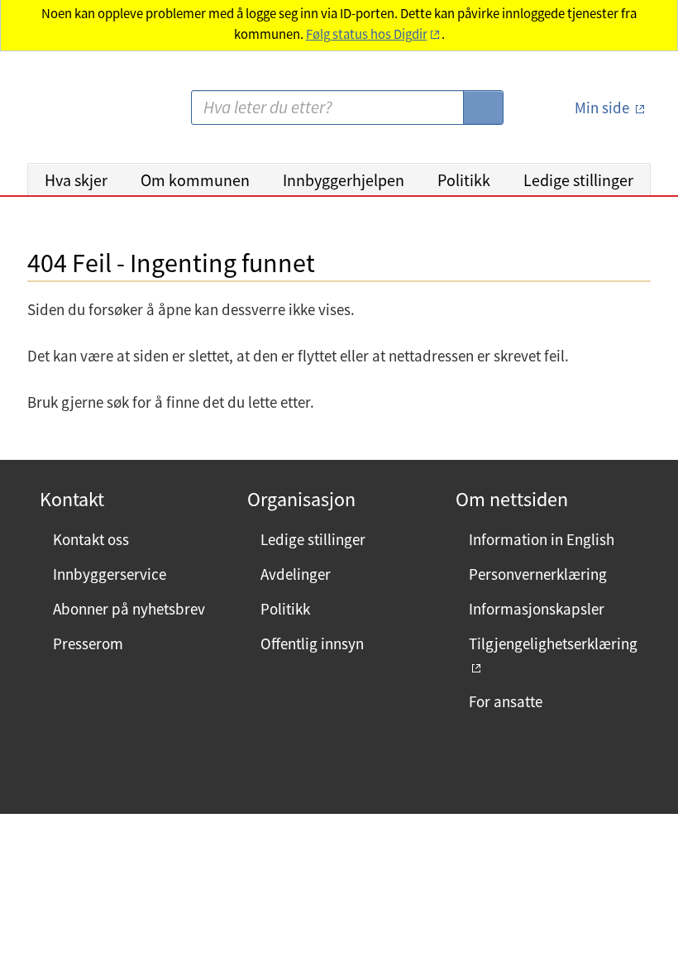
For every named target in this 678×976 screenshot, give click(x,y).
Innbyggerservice (109, 574)
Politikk (463, 180)
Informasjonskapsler (536, 609)
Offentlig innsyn (312, 643)
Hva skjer (76, 180)
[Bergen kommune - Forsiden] (95, 113)
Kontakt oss (91, 539)
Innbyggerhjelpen (343, 180)
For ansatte (505, 701)
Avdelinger (295, 574)
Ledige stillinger (578, 180)
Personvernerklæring (538, 574)
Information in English (541, 539)
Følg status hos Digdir (366, 34)
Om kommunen (195, 180)
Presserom (88, 643)
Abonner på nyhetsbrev (129, 609)
